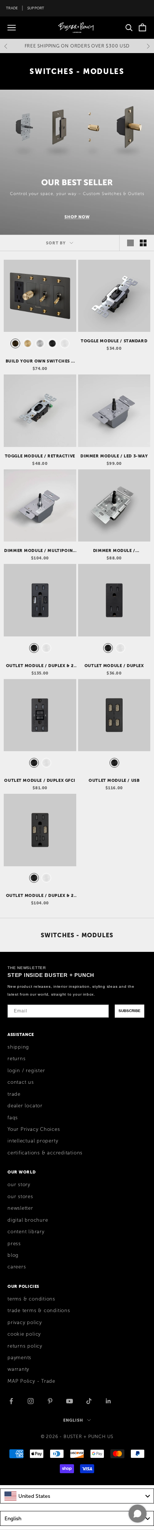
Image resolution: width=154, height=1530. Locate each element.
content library (25, 1231)
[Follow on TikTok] (89, 1401)
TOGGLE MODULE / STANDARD (114, 341)
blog (13, 1255)
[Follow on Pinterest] (50, 1401)
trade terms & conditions (38, 1310)
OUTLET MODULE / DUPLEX (114, 665)
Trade (12, 8)
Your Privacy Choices (33, 1129)
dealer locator (25, 1105)
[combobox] (77, 1496)
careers (16, 1267)
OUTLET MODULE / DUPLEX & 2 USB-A (40, 895)
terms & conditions (31, 1299)
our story (18, 1184)
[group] (77, 162)
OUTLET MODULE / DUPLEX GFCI (40, 780)
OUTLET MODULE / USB (114, 780)
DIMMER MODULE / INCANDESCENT (114, 550)
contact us (20, 1082)
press (14, 1243)
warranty (18, 1369)
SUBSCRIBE (129, 1011)
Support (35, 8)
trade (14, 1094)
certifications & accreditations (45, 1153)
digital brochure (27, 1220)
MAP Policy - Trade (31, 1381)
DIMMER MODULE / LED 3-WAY (114, 456)
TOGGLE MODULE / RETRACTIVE (40, 456)
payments (19, 1357)
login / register (26, 1070)
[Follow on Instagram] (30, 1401)
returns (16, 1058)
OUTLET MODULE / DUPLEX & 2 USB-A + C (40, 666)
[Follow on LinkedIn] (108, 1401)
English (73, 1420)
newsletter (20, 1208)
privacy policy (24, 1322)
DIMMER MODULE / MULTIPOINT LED (40, 550)
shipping (18, 1047)
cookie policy (24, 1334)
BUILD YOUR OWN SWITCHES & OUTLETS (40, 361)
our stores (20, 1196)
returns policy (24, 1346)
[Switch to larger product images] (130, 243)
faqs (12, 1117)
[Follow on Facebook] (11, 1401)
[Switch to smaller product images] (143, 243)
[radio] (14, 343)
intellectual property (32, 1141)
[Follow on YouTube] (69, 1401)
